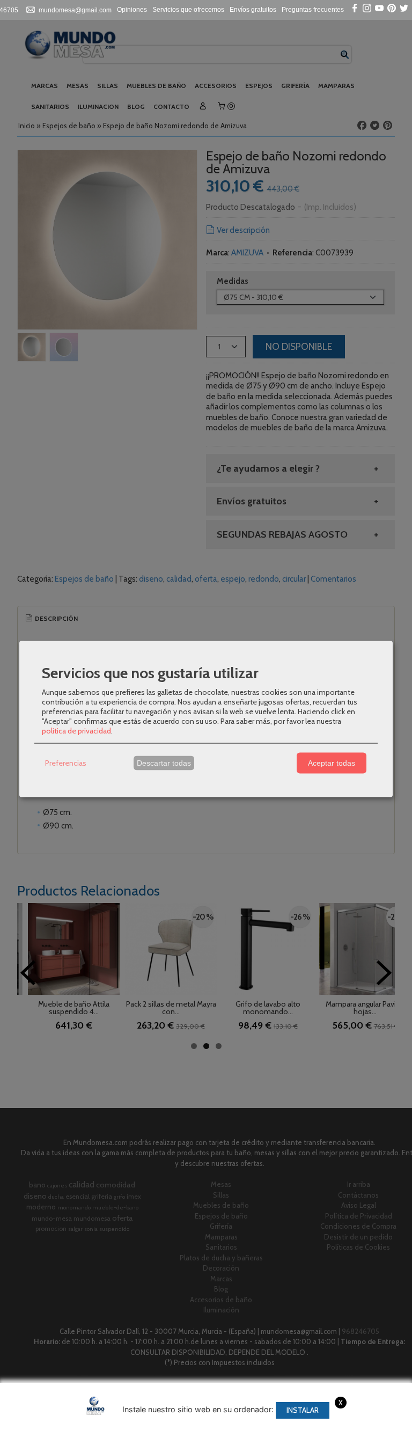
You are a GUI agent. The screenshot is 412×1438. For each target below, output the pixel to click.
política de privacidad (76, 730)
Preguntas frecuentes (313, 9)
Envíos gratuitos (253, 9)
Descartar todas (164, 763)
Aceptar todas (331, 763)
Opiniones (132, 9)
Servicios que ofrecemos (188, 9)
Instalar (302, 1410)
